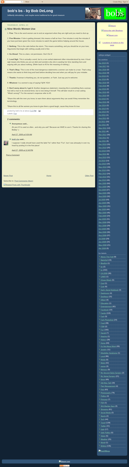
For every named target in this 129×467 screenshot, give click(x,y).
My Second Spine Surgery (111, 373)
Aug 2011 (102, 118)
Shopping (104, 409)
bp (102, 267)
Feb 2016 (102, 86)
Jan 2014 (102, 105)
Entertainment (106, 306)
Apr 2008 (102, 248)
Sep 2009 (102, 193)
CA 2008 (104, 273)
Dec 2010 (102, 144)
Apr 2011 (102, 131)
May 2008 (103, 245)
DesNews (104, 297)
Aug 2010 (102, 157)
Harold (103, 333)
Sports (103, 416)
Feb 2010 (102, 177)
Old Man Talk (106, 383)
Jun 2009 (102, 203)
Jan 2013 (102, 112)
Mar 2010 (102, 174)
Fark (102, 316)
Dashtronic (105, 293)
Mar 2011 (102, 135)
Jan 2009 (102, 219)
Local (103, 356)
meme (103, 366)
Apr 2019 (102, 63)
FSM (102, 326)
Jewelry (104, 350)
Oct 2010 (102, 151)
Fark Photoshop (107, 320)
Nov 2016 (102, 73)
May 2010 (103, 167)
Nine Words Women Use (21, 29)
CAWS (103, 277)
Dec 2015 (102, 92)
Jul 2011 (102, 122)
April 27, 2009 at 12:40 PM (22, 150)
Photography (106, 393)
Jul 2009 (102, 200)
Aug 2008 (102, 235)
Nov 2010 (102, 148)
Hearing (104, 336)
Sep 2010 (102, 154)
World (103, 443)
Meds (103, 363)
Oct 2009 (102, 190)
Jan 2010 (102, 180)
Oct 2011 (102, 115)
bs (102, 270)
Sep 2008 (102, 232)
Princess (104, 399)
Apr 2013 (102, 109)
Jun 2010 (102, 164)
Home (48, 176)
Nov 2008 (102, 226)
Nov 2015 (102, 96)
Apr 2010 (102, 170)
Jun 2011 (102, 125)
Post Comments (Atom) (23, 181)
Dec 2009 (102, 183)
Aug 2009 (102, 196)
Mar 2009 (102, 213)
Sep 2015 (102, 102)
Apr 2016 (102, 79)
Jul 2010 (102, 161)
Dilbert (103, 300)
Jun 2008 (102, 242)
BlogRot (104, 263)
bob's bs (15, 139)
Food (103, 323)
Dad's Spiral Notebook (109, 290)
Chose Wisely (106, 280)
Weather (104, 439)
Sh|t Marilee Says (108, 406)
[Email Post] (39, 111)
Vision (103, 436)
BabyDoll (104, 260)
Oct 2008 (102, 229)
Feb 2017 (102, 66)
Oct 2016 (102, 76)
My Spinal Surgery (108, 376)
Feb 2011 (102, 138)
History (103, 340)
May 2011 (102, 128)
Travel (103, 423)
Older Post (89, 176)
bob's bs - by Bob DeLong (30, 11)
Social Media (106, 413)
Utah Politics (105, 433)
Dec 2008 (102, 222)
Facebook (105, 310)
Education (105, 303)
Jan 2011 (102, 141)
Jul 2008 (102, 239)
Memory (104, 370)
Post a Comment (13, 155)
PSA (102, 403)
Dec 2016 (102, 70)
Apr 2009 (102, 209)
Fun (15, 114)
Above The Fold (107, 257)
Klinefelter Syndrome (109, 353)
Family (103, 313)
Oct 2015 (102, 99)
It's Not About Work (108, 346)
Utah (102, 429)
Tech (102, 419)
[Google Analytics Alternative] (64, 466)
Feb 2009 (102, 216)
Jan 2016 (102, 89)
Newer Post (8, 176)
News (103, 379)
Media (103, 360)
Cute (102, 287)
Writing (103, 446)
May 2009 (103, 206)
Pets (102, 389)
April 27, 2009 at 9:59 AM (22, 135)
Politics (103, 396)
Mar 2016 (102, 83)
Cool (102, 283)
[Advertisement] (48, 166)
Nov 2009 (102, 187)
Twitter (103, 426)
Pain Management (108, 386)
